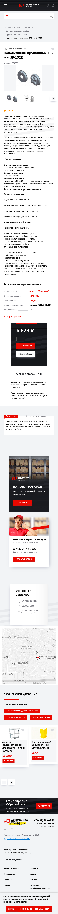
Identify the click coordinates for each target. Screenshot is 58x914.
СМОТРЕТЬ (23, 503)
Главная (7, 27)
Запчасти (29, 27)
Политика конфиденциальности (40, 886)
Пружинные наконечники (17, 35)
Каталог (17, 27)
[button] (53, 98)
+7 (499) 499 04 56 (29, 601)
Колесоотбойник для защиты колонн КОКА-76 (13, 747)
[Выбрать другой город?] (47, 5)
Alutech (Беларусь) (39, 291)
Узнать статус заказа (14, 860)
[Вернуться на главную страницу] (29, 5)
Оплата (7, 885)
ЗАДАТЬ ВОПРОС (24, 559)
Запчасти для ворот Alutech (18, 31)
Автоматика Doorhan (15, 717)
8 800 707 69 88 (24, 549)
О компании (9, 874)
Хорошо (12, 909)
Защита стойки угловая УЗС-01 (40, 746)
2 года (32, 300)
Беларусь (34, 296)
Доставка (8, 880)
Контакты (34, 880)
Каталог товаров (7, 16)
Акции (33, 874)
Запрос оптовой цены (29, 374)
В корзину (27, 346)
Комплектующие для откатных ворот (22, 711)
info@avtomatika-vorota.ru (18, 839)
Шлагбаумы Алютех (41, 717)
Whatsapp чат (44, 806)
